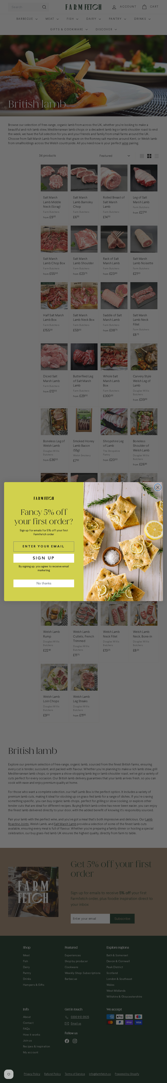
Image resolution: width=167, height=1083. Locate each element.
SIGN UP (44, 558)
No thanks (43, 583)
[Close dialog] (157, 487)
